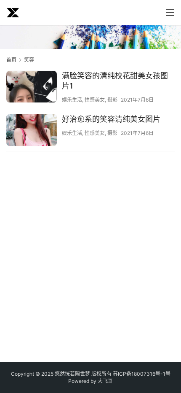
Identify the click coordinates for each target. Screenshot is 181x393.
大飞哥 (105, 381)
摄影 (112, 100)
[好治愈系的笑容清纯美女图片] (31, 131)
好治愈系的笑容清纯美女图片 (111, 119)
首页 (11, 60)
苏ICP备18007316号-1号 (141, 374)
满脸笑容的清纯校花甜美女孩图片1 (115, 80)
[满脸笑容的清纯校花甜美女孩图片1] (31, 98)
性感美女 (95, 100)
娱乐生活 (72, 100)
